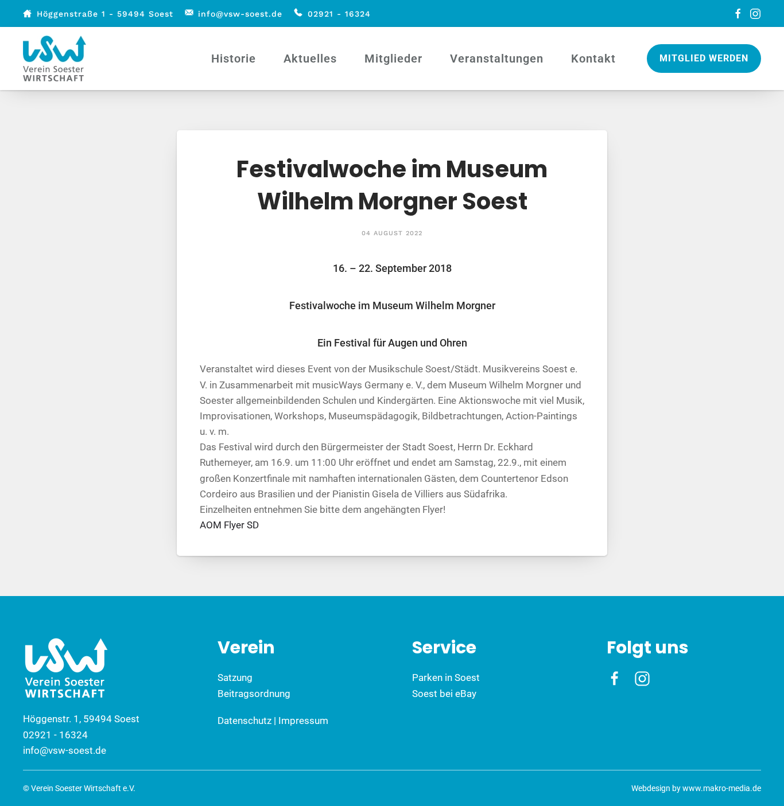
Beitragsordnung (254, 693)
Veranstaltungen (497, 58)
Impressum (303, 720)
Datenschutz (244, 720)
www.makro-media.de (721, 788)
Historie (233, 58)
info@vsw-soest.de (240, 13)
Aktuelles (310, 58)
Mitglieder (393, 58)
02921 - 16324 (339, 13)
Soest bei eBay (444, 693)
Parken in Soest (446, 677)
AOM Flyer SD (229, 525)
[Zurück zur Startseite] (56, 58)
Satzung (235, 677)
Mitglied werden (703, 58)
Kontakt (593, 58)
